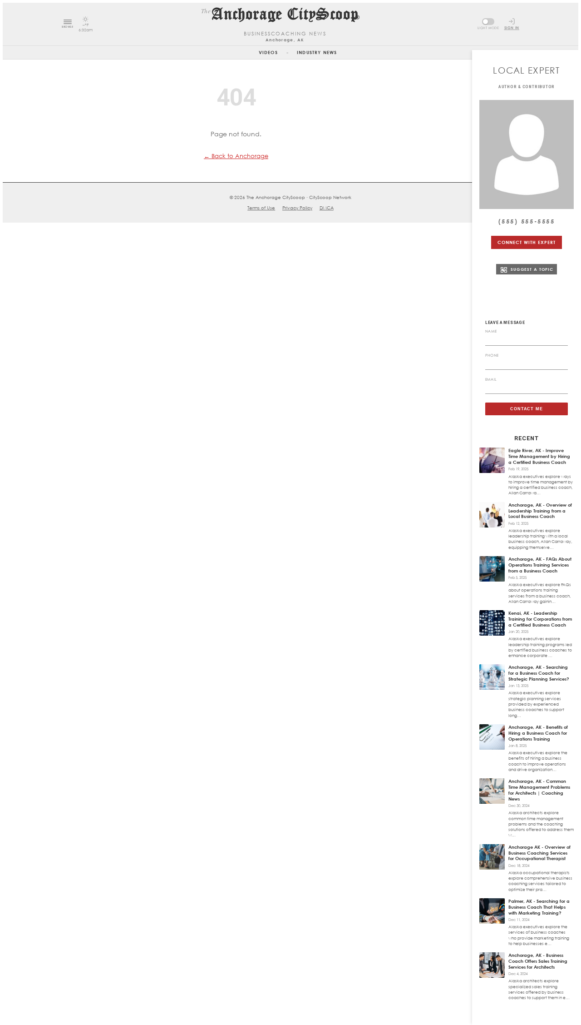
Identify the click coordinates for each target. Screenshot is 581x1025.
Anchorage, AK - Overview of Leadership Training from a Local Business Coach (540, 510)
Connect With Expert (526, 242)
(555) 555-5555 (526, 221)
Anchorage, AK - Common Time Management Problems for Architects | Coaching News (539, 789)
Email (491, 379)
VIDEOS (268, 52)
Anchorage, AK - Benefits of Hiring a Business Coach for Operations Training (538, 732)
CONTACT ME (526, 409)
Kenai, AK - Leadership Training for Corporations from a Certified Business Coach (540, 618)
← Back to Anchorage (236, 155)
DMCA (327, 207)
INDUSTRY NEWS (317, 52)
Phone (492, 355)
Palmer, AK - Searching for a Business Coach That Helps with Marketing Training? (539, 907)
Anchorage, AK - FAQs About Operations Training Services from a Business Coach (539, 564)
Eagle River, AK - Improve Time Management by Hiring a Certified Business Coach (539, 456)
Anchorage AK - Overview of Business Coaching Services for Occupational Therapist (539, 852)
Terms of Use (261, 207)
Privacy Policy (297, 207)
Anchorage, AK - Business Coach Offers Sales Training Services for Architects (537, 961)
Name (491, 331)
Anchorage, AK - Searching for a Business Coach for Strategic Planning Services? (538, 673)
